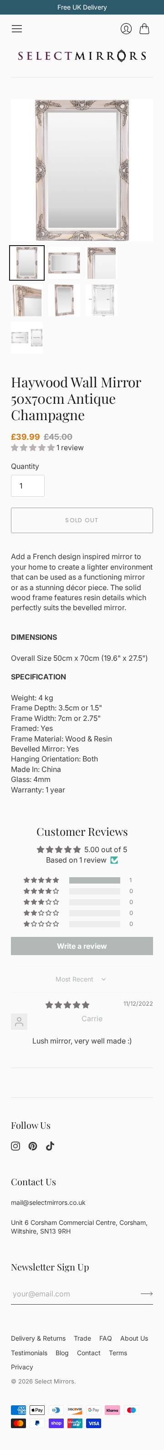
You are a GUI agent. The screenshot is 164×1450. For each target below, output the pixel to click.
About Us (134, 1338)
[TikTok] (50, 1147)
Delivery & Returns (38, 1338)
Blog (62, 1353)
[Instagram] (15, 1147)
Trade (82, 1338)
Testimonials (29, 1353)
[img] (67, 1004)
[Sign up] (147, 1293)
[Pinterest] (32, 1147)
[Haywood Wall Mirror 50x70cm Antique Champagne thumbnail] (27, 263)
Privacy (22, 1367)
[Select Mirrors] (82, 55)
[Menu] (16, 28)
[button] (33, 447)
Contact (89, 1353)
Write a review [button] (82, 946)
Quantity (25, 466)
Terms (118, 1353)
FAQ (105, 1338)
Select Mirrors (54, 1381)
